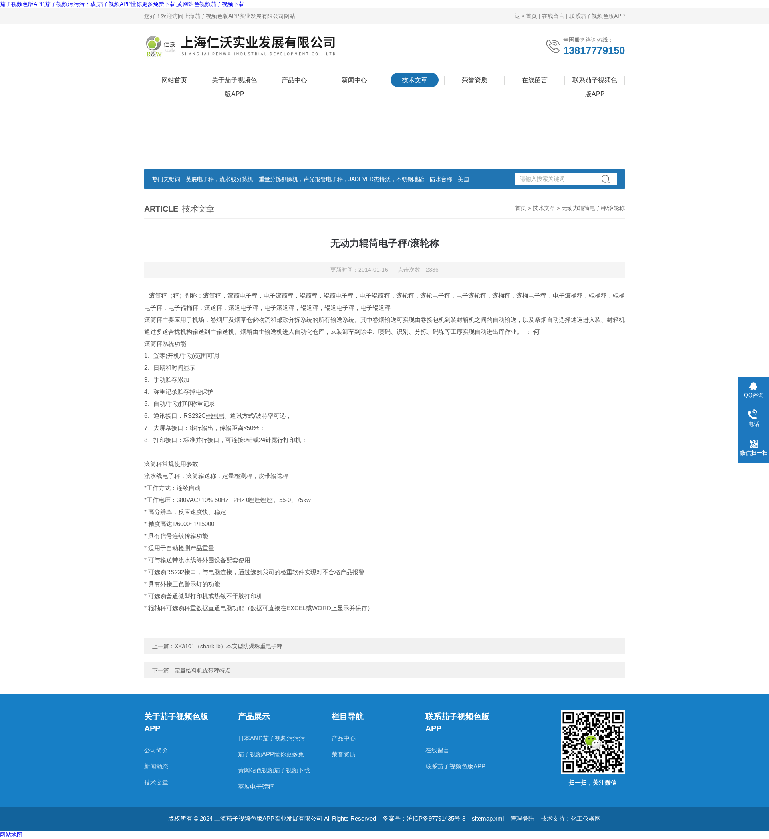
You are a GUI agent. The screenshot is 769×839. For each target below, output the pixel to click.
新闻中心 (354, 80)
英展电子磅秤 (256, 786)
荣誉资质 (474, 80)
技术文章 (414, 80)
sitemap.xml (488, 818)
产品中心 (294, 80)
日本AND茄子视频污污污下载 (277, 738)
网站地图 (11, 834)
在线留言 (553, 16)
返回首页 (526, 16)
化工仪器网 (586, 818)
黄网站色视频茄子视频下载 (274, 770)
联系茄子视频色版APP (597, 16)
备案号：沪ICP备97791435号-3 (423, 818)
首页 (520, 208)
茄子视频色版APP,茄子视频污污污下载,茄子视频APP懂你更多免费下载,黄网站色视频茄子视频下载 (122, 4)
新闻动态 (156, 766)
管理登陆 (522, 818)
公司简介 (156, 750)
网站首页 (174, 80)
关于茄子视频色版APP (234, 82)
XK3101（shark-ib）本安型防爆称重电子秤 (228, 646)
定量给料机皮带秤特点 (203, 670)
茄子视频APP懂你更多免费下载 (277, 754)
